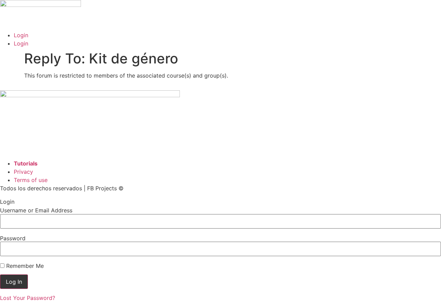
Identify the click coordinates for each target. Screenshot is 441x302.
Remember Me (24, 266)
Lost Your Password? (27, 297)
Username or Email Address (36, 210)
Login (21, 35)
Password (12, 238)
